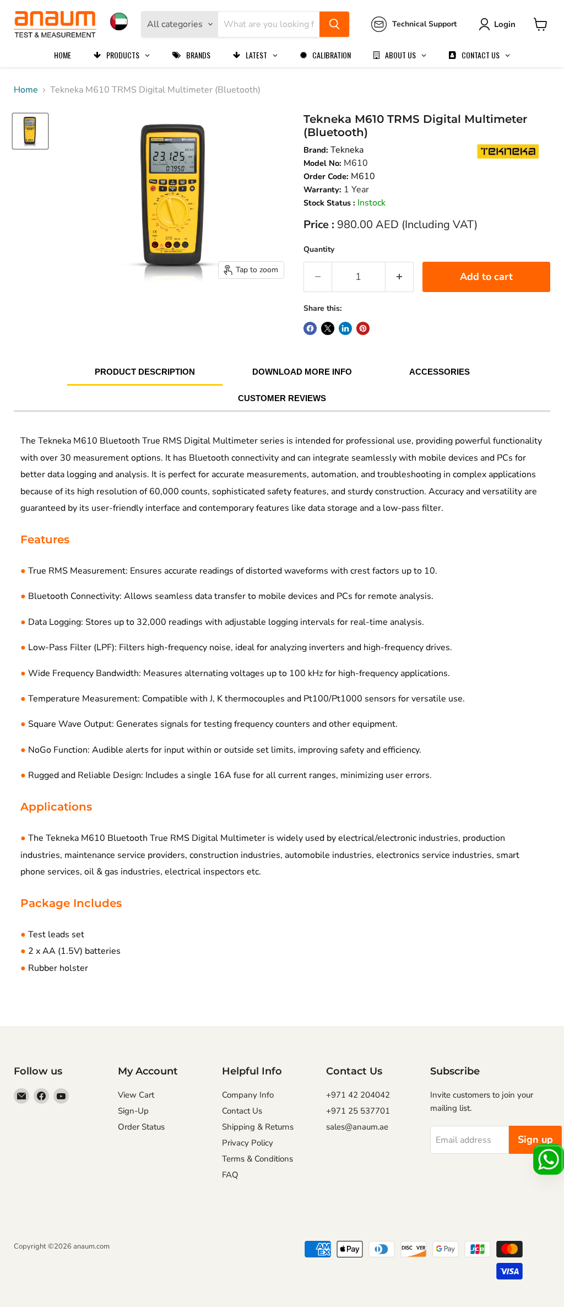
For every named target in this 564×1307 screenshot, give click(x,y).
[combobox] (268, 24)
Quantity (318, 249)
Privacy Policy (247, 1142)
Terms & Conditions (257, 1158)
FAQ (230, 1174)
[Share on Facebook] (310, 328)
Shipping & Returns (258, 1126)
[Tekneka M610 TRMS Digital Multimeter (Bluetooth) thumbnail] (30, 131)
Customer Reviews (282, 398)
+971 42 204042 (358, 1094)
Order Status (141, 1126)
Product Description (145, 371)
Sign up (535, 1139)
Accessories (439, 371)
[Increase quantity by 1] (400, 277)
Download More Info (302, 371)
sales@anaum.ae (357, 1126)
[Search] (334, 24)
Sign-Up (133, 1110)
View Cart (136, 1094)
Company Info (248, 1094)
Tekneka (347, 150)
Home (26, 90)
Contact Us (242, 1110)
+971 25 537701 (358, 1110)
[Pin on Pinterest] (363, 328)
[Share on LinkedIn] (345, 328)
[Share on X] (327, 328)
